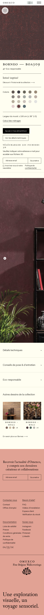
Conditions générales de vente (12, 535)
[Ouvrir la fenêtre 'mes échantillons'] (30, 2)
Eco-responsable (13, 68)
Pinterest (26, 533)
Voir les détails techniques (15, 138)
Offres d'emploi (9, 508)
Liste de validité (9, 526)
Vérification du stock (31, 514)
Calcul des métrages (12, 120)
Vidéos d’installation (31, 508)
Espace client (28, 511)
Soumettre (34, 160)
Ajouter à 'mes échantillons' (16, 131)
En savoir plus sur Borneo (13, 436)
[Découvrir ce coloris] (5, 258)
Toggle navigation (39, 3)
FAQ (24, 504)
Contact (6, 504)
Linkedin (26, 536)
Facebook (26, 529)
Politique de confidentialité (30, 166)
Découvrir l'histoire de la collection (16, 82)
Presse (6, 529)
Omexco (9, 3)
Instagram (26, 526)
